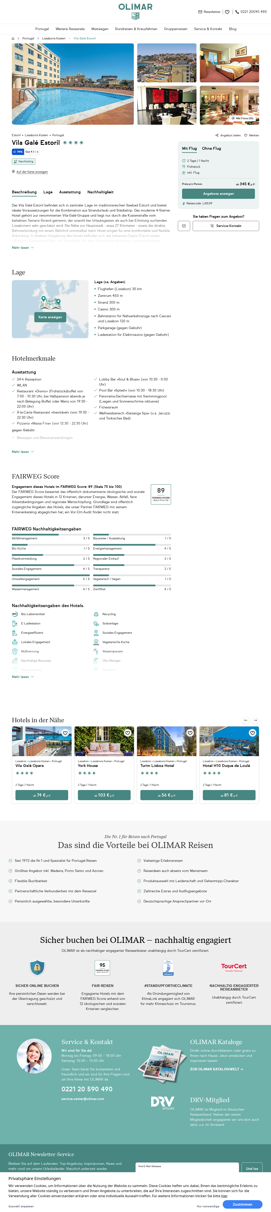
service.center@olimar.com (82, 1099)
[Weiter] (255, 721)
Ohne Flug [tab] (211, 148)
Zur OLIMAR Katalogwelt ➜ (216, 1069)
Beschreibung (24, 192)
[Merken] (65, 733)
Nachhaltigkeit (100, 192)
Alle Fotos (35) (244, 118)
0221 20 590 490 (87, 1089)
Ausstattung (70, 192)
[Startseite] (13, 39)
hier (224, 1196)
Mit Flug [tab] (189, 148)
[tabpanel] (218, 176)
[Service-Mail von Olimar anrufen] (184, 226)
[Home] (135, 11)
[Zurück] (246, 721)
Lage (48, 192)
